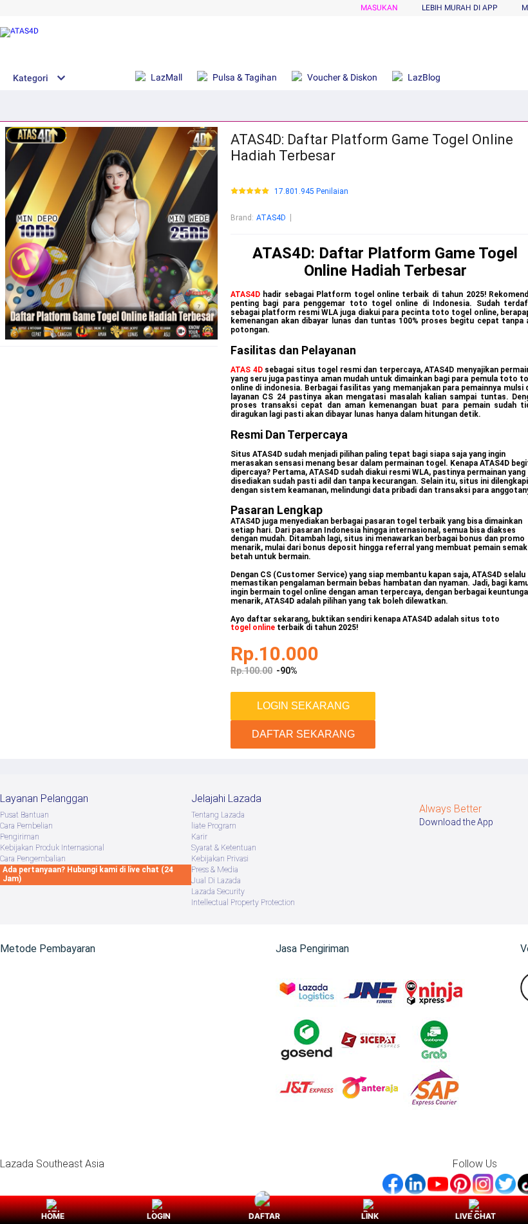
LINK (370, 1216)
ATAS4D (271, 217)
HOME (52, 1216)
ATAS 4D (247, 369)
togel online (253, 627)
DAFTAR (264, 1216)
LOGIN (159, 1216)
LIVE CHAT (475, 1216)
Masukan (379, 7)
